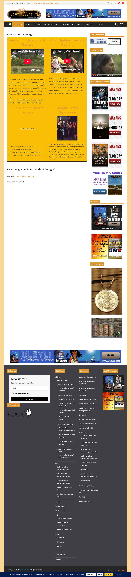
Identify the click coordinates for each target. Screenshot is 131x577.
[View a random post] (121, 24)
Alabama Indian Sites (86, 377)
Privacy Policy (61, 555)
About (88, 24)
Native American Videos (65, 529)
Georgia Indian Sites (86, 424)
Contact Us (60, 538)
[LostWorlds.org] (9, 24)
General (81, 415)
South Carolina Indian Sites (88, 490)
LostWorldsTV (67, 24)
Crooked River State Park (24, 176)
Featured (82, 395)
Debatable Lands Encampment (42, 3)
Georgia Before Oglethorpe (67, 110)
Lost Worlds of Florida (64, 396)
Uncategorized (84, 501)
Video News (85, 481)
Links (58, 550)
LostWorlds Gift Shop (64, 518)
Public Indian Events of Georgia (67, 42)
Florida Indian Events (86, 399)
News (27, 24)
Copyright (60, 542)
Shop (78, 24)
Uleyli (81, 497)
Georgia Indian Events (86, 419)
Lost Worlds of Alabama (65, 385)
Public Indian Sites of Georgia (27, 110)
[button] (21, 24)
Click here (75, 93)
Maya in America (62, 380)
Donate (59, 546)
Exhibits (17, 24)
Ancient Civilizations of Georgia (27, 42)
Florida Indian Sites (85, 404)
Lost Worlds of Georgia (65, 424)
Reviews (38, 24)
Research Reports (51, 24)
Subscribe (100, 24)
